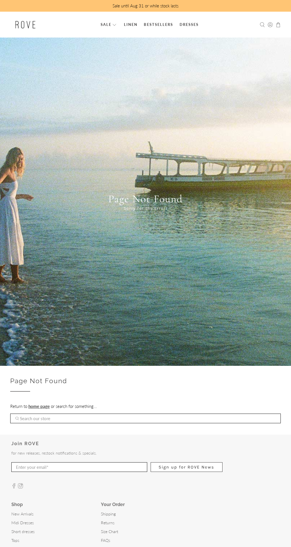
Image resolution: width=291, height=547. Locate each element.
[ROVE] (25, 24)
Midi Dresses (22, 522)
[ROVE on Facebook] (13, 486)
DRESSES (189, 24)
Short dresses (23, 531)
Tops (15, 540)
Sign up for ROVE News (186, 467)
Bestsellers (158, 24)
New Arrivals (22, 513)
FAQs (105, 540)
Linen (131, 24)
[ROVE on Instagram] (20, 486)
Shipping (108, 513)
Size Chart (109, 531)
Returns (108, 522)
